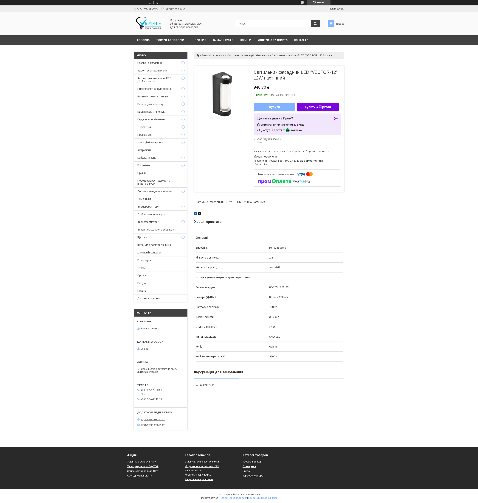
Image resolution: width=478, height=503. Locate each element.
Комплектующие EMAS (198, 474)
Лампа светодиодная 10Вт (142, 471)
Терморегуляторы (253, 475)
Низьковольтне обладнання (154, 88)
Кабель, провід (146, 157)
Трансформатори (148, 221)
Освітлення (234, 55)
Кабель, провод (252, 461)
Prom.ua (256, 494)
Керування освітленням (151, 119)
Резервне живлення (149, 62)
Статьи (141, 267)
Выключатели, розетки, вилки (202, 461)
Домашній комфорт (149, 252)
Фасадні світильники (256, 55)
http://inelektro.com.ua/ (153, 419)
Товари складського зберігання (156, 229)
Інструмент (144, 150)
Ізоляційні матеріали (150, 142)
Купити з (311, 107)
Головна (143, 40)
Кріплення (143, 165)
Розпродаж (144, 260)
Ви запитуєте (223, 40)
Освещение (249, 466)
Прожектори (144, 134)
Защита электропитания (199, 479)
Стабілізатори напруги (151, 214)
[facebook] (195, 214)
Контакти (301, 40)
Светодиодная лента (139, 475)
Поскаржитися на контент (233, 498)
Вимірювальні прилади (151, 111)
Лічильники (144, 198)
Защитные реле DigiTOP (141, 461)
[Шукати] (315, 23)
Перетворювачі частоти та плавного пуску (153, 182)
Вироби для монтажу (150, 104)
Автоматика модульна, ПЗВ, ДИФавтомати (154, 80)
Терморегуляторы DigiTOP (143, 466)
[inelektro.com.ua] (149, 30)
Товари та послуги (170, 40)
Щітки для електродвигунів (154, 244)
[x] (199, 214)
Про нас (200, 40)
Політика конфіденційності (262, 498)
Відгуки (141, 283)
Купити (274, 107)
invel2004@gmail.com (153, 424)
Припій (141, 173)
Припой (247, 471)
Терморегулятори (148, 206)
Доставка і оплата (148, 298)
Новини (245, 40)
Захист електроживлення (152, 70)
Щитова (142, 237)
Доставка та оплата (273, 40)
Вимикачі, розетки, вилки (152, 96)
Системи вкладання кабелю (154, 191)
